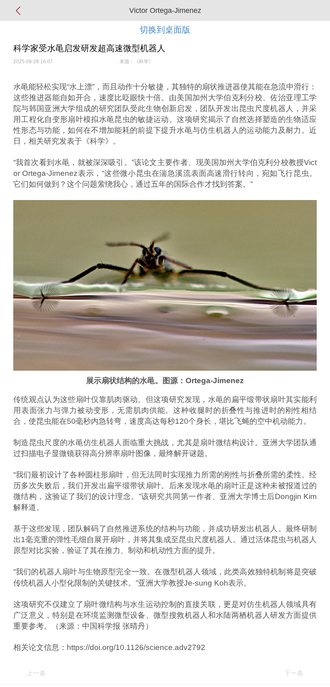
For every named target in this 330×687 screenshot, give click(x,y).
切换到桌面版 (165, 29)
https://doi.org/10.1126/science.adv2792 (136, 647)
